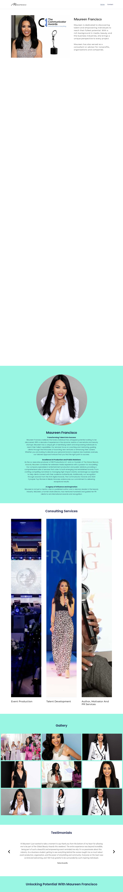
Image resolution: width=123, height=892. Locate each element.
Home (102, 4)
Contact (110, 4)
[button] (9, 852)
